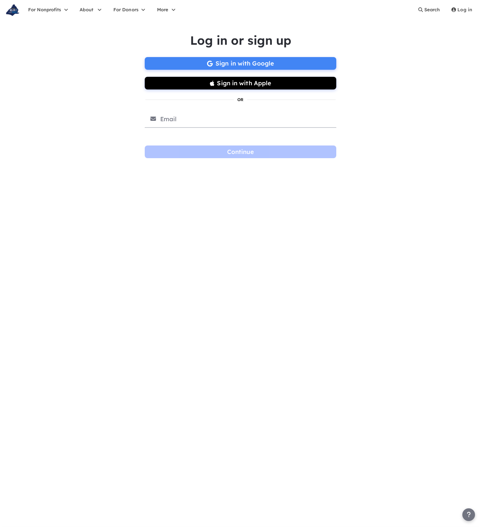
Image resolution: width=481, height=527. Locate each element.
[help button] (468, 514)
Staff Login (20, 519)
